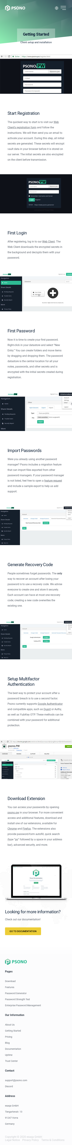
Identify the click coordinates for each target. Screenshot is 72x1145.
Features (9, 987)
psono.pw (13, 812)
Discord (9, 1086)
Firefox (27, 828)
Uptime (8, 1055)
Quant (47, 709)
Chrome (12, 828)
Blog (7, 1042)
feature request (53, 480)
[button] (63, 8)
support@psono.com (16, 1080)
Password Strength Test (17, 999)
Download (10, 981)
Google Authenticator (50, 703)
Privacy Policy (30, 1140)
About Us (10, 1024)
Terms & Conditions (52, 1140)
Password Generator (16, 993)
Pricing (8, 1036)
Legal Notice (12, 1140)
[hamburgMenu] (63, 7)
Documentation (13, 1049)
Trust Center (11, 1061)
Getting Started (13, 1030)
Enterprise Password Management (23, 1005)
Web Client (48, 241)
